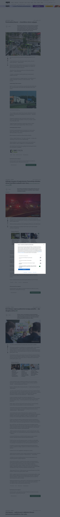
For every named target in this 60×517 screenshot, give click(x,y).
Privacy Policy (34, 272)
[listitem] (30, 255)
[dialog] (30, 258)
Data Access (30, 272)
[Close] (44, 245)
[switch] (40, 257)
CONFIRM (24, 269)
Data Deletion (25, 272)
